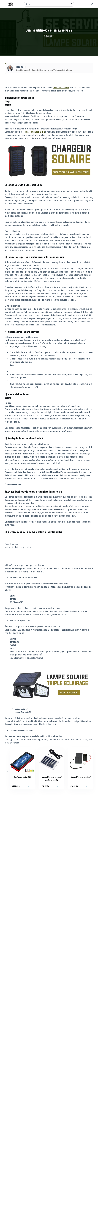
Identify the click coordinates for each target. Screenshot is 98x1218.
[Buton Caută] (71, 4)
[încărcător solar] (49, 160)
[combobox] (47, 4)
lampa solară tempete (61, 87)
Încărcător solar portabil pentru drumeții (51, 778)
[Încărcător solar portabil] (80, 760)
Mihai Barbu (20, 66)
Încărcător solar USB (22, 776)
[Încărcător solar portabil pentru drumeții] (51, 760)
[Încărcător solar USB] (22, 760)
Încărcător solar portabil (80, 776)
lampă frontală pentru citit (35, 131)
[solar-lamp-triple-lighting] (51, 684)
